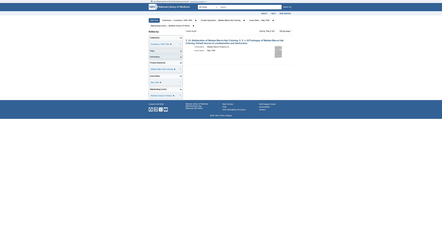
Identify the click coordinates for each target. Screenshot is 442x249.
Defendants (155, 57)
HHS (222, 115)
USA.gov (228, 115)
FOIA (224, 107)
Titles (152, 51)
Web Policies (227, 104)
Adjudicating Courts (158, 89)
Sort (267, 31)
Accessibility (264, 107)
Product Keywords (157, 63)
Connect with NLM (156, 104)
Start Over (154, 20)
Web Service (285, 13)
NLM (212, 115)
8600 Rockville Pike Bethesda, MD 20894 (194, 107)
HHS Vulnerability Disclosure (234, 110)
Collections (155, 38)
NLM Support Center (267, 104)
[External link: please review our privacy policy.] (151, 109)
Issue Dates (155, 76)
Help (273, 13)
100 (284, 31)
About (264, 13)
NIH (217, 115)
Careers (262, 110)
